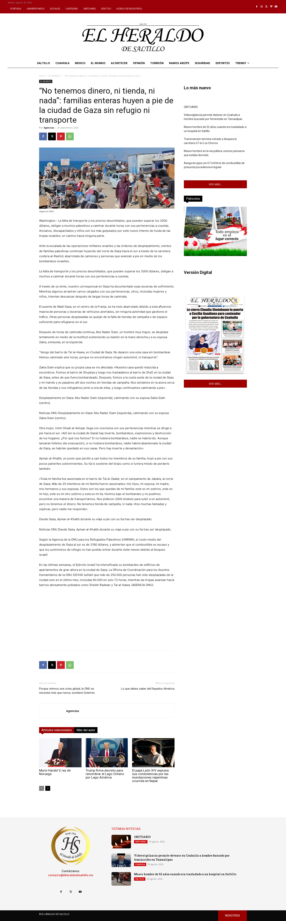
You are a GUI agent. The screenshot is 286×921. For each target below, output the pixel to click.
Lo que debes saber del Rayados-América (148, 688)
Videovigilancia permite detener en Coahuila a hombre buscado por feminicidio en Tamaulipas (213, 117)
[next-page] (47, 788)
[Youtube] (276, 6)
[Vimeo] (271, 6)
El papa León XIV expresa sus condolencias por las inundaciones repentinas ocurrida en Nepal (150, 775)
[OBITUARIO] (121, 841)
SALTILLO (139, 879)
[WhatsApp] (70, 136)
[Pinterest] (61, 136)
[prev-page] (41, 788)
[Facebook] (256, 6)
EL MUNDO (55, 75)
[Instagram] (261, 6)
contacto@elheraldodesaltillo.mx (70, 875)
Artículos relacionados (56, 730)
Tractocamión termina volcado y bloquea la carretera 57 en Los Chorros (210, 141)
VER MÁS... (215, 184)
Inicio (42, 75)
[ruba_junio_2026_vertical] (215, 255)
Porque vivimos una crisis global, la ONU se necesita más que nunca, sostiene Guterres (67, 690)
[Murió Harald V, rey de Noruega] (60, 752)
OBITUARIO (191, 107)
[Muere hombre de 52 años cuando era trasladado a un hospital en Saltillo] (121, 879)
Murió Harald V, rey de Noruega (55, 772)
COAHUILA (140, 864)
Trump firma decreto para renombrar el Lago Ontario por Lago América (105, 773)
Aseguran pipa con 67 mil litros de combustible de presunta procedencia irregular (214, 165)
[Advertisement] (107, 620)
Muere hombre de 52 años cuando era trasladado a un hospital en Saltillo (215, 129)
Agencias (49, 127)
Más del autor (85, 730)
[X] (266, 6)
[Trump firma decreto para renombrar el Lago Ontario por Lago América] (107, 752)
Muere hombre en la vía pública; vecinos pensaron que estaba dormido (214, 153)
